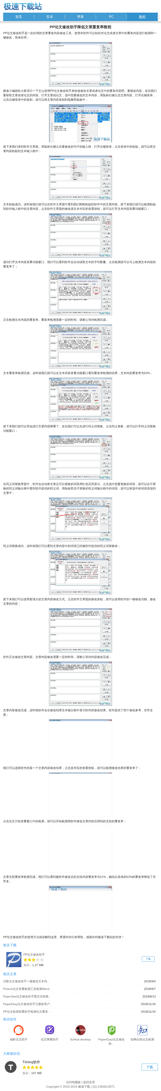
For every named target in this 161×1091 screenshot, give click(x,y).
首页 (18, 17)
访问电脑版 (73, 1082)
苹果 (80, 17)
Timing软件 (31, 1062)
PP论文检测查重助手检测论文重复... (27, 1011)
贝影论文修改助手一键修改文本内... (26, 981)
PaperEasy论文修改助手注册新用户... (27, 1004)
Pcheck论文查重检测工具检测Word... (27, 989)
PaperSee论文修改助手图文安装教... (27, 996)
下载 (148, 958)
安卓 (49, 17)
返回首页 (89, 1082)
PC (111, 17)
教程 (142, 17)
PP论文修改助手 (34, 954)
